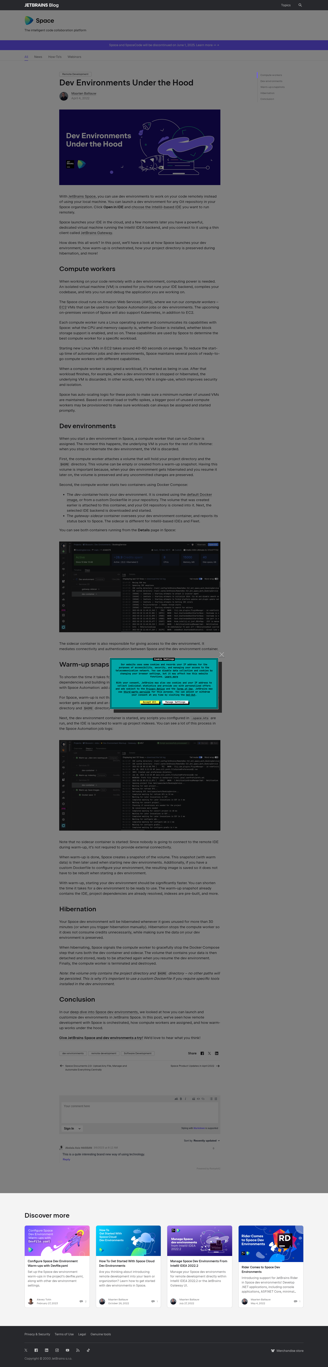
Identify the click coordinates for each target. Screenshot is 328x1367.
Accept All (149, 702)
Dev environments (271, 81)
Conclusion (267, 99)
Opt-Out (190, 694)
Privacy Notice (155, 688)
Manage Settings (175, 702)
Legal (82, 1334)
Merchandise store (289, 1352)
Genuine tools (101, 1334)
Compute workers (271, 75)
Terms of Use (185, 688)
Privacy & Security (37, 1334)
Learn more (171, 676)
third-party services (137, 691)
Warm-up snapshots (272, 87)
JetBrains (58, 1358)
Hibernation (267, 93)
